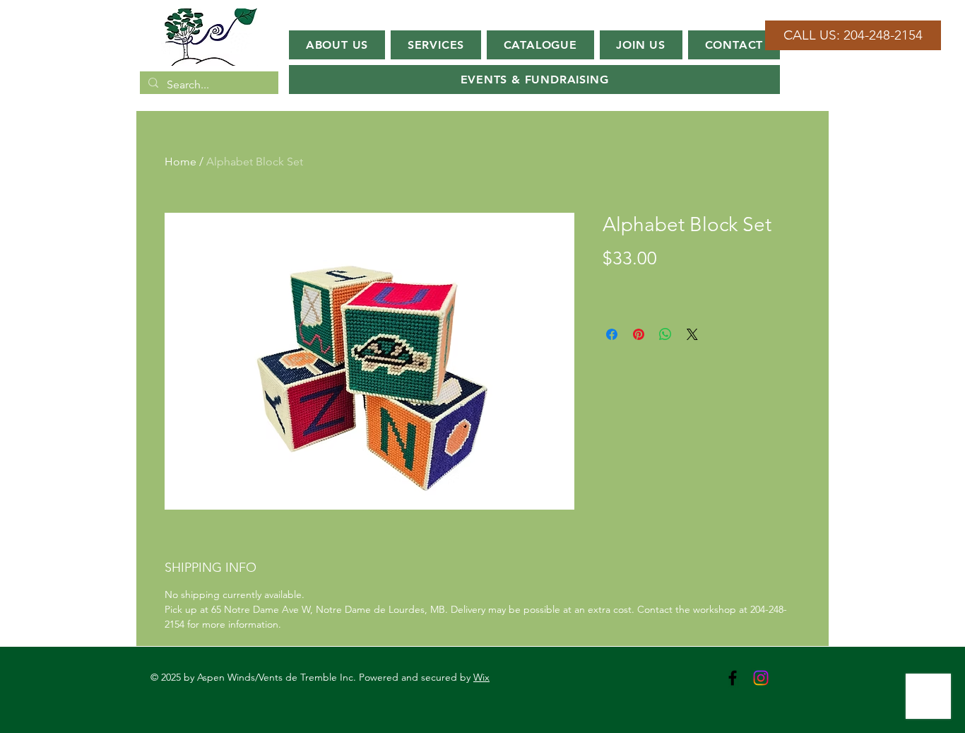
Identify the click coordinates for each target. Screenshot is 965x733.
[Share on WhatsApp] (665, 334)
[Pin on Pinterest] (638, 334)
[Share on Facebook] (611, 334)
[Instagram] (761, 678)
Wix (481, 677)
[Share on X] (692, 334)
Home (180, 161)
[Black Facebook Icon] (732, 678)
